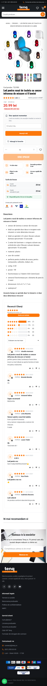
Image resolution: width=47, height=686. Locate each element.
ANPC (4, 608)
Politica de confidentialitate (11, 605)
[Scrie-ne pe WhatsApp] (4, 681)
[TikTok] (15, 587)
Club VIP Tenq (7, 630)
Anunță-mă (23, 133)
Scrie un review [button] (23, 315)
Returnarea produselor (10, 601)
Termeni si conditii (8, 598)
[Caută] (42, 14)
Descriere (7, 214)
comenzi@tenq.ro (11, 645)
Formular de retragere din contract (14, 634)
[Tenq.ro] (23, 8)
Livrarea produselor (9, 623)
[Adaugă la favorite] (41, 150)
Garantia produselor (9, 627)
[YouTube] (20, 587)
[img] (19, 349)
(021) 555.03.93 (10, 649)
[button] (12, 322)
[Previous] (5, 49)
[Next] (42, 49)
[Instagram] (9, 587)
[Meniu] (3, 8)
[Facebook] (4, 587)
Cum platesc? (7, 620)
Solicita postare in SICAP (35, 98)
